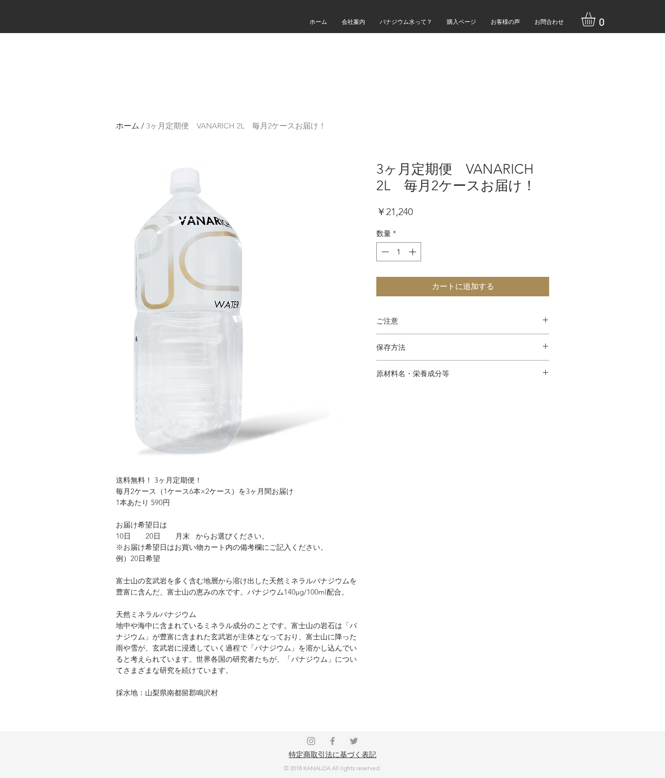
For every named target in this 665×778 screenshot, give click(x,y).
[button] (549, 21)
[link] (596, 19)
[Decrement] (384, 252)
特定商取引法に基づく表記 (332, 754)
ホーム (127, 125)
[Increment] (413, 252)
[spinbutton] (399, 252)
